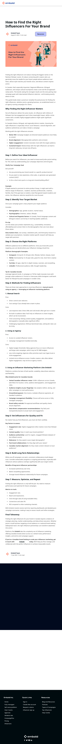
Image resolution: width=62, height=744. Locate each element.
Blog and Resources (48, 702)
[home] (10, 3)
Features (45, 704)
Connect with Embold (31, 588)
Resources (40, 34)
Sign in (25, 702)
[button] (58, 3)
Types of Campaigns (49, 707)
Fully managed (9, 704)
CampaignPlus (9, 718)
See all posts (54, 643)
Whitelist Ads (9, 715)
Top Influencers (47, 710)
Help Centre (46, 713)
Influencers (8, 723)
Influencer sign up (28, 710)
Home (6, 702)
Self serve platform (11, 707)
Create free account (29, 704)
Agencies (7, 713)
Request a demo (28, 707)
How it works (9, 710)
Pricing (7, 721)
